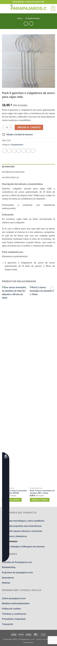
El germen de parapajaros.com (17, 572)
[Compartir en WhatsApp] (4, 150)
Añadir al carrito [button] (12, 500)
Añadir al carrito (29, 127)
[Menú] (3, 8)
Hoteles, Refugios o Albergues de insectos (23, 546)
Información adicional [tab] (13, 172)
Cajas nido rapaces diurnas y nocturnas (22, 531)
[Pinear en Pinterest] (23, 150)
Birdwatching (8, 567)
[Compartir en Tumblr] (33, 150)
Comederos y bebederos (14, 536)
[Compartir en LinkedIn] (28, 150)
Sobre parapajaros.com (14, 598)
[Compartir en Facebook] (9, 150)
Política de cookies (11, 609)
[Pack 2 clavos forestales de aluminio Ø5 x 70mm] (42, 386)
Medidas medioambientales (15, 603)
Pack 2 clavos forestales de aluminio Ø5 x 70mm (42, 492)
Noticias (6, 583)
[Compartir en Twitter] (14, 150)
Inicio (19, 18)
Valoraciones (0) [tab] (10, 178)
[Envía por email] (19, 150)
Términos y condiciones (14, 614)
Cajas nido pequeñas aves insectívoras (21, 526)
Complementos (32, 18)
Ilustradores (8, 578)
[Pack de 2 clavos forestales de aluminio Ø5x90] (14, 386)
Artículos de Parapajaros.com (17, 562)
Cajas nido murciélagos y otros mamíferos (23, 521)
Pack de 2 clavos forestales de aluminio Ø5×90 (14, 492)
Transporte (7, 624)
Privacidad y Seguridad (13, 619)
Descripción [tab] (8, 167)
